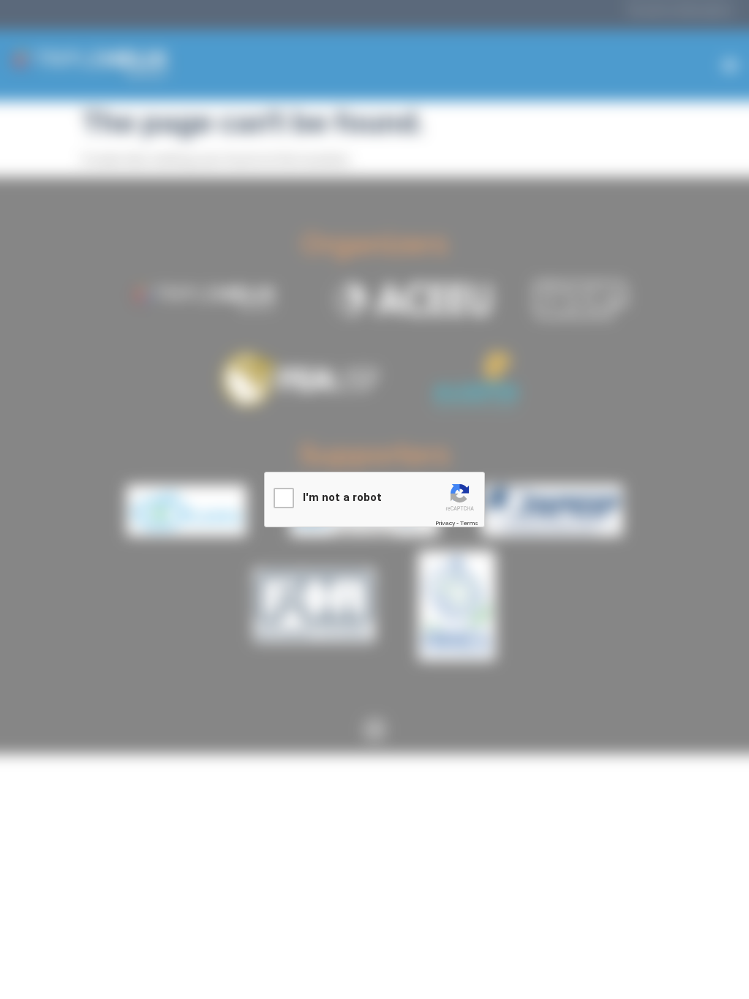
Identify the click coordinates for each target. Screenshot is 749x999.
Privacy (445, 523)
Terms (469, 523)
